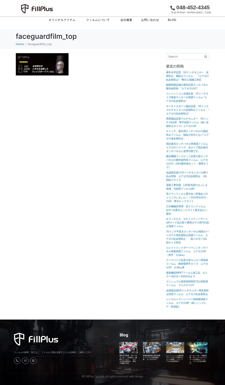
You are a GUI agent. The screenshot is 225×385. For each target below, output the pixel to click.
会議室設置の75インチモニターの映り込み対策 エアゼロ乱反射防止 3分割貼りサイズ (187, 176)
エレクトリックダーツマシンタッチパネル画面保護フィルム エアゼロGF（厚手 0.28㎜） (187, 251)
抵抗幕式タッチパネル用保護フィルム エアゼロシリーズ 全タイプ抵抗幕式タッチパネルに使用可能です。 (188, 147)
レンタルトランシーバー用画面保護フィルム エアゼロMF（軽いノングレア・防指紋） (187, 303)
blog (172, 20)
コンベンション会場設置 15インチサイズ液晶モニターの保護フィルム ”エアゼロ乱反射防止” (187, 97)
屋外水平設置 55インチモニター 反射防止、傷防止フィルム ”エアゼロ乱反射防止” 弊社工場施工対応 (187, 76)
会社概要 (126, 20)
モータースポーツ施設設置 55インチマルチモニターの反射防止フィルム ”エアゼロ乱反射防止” (187, 110)
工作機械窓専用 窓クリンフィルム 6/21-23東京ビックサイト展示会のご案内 (187, 210)
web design (136, 376)
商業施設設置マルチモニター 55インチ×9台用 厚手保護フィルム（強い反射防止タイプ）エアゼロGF (187, 122)
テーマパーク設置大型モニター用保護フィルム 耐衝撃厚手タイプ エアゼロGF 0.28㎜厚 (187, 263)
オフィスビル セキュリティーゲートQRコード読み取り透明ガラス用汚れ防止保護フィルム (187, 222)
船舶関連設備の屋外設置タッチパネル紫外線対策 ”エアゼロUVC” (151, 357)
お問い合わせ (150, 20)
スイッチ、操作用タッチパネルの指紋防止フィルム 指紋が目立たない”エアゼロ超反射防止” (187, 135)
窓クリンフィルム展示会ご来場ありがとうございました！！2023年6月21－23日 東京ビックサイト (187, 197)
